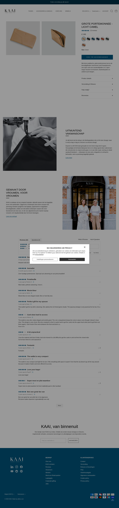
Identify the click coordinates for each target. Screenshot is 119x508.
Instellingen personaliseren (45, 259)
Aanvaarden (72, 259)
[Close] (85, 246)
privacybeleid (39, 254)
